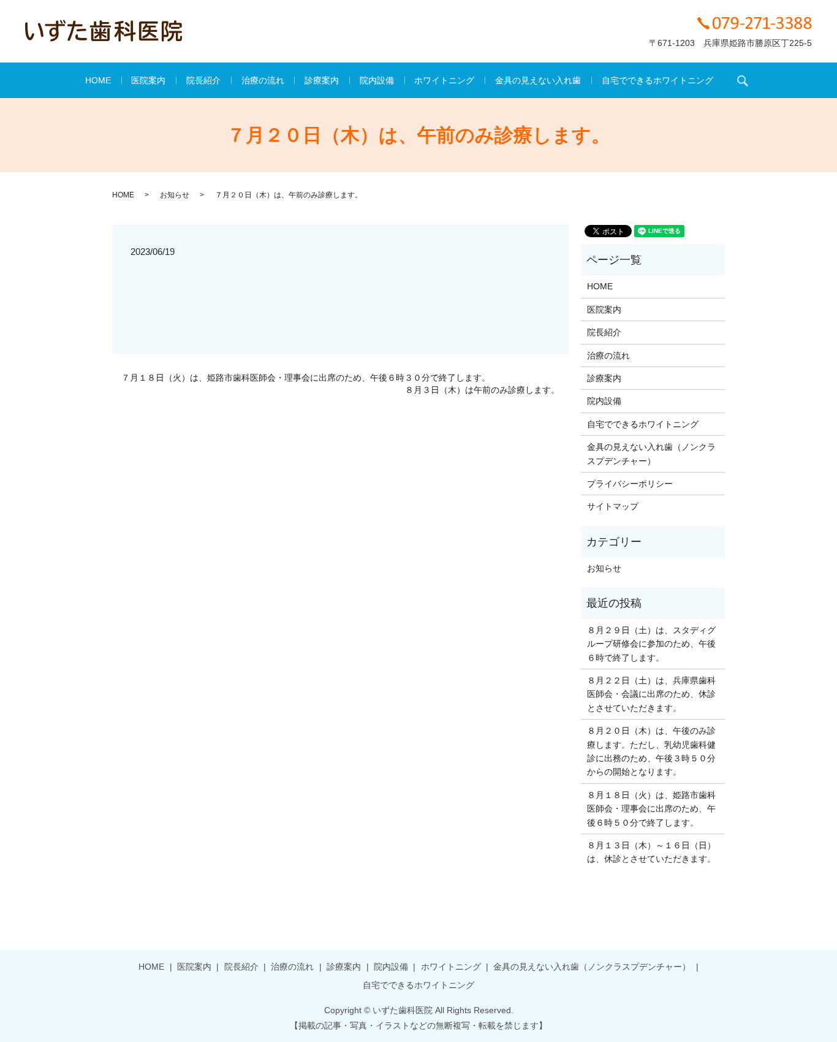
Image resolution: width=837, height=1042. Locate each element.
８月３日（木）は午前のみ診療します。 (482, 390)
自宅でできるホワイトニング (657, 80)
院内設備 (377, 80)
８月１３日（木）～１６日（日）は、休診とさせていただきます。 (651, 852)
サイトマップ (612, 506)
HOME (98, 80)
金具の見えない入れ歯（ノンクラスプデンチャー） (651, 453)
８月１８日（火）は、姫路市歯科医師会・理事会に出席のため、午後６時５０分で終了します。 (651, 808)
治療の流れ (262, 80)
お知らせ (174, 195)
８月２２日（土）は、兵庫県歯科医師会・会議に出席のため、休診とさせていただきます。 (651, 694)
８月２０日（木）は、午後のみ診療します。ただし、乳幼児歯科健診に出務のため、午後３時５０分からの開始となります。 (651, 751)
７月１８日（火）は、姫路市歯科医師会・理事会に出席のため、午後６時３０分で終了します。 (305, 377)
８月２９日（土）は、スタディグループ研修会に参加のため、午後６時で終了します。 (651, 644)
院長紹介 (203, 80)
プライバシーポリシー (630, 484)
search (742, 80)
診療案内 (322, 80)
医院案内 (148, 80)
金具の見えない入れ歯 (538, 80)
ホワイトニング (444, 80)
